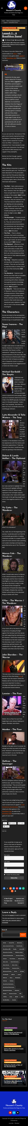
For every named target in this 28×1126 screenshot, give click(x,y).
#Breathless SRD (8, 42)
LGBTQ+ (13, 974)
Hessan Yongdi (11, 40)
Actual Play (11, 942)
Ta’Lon (20, 676)
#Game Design (6, 44)
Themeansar (13, 1120)
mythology (17, 977)
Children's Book (19, 952)
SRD (20, 993)
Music (11, 977)
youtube (14, 999)
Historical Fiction (7, 971)
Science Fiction (13, 993)
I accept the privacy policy (13, 874)
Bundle (15, 949)
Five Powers (12, 958)
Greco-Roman (6, 968)
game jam (5, 961)
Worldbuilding (6, 999)
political (5, 980)
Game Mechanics (15, 961)
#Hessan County (14, 44)
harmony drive (15, 968)
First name (7, 855)
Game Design (21, 28)
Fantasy (5, 958)
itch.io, (15, 53)
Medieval (5, 977)
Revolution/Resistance (8, 987)
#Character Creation (18, 42)
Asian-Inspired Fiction (8, 945)
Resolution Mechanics (8, 983)
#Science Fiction (6, 46)
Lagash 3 (21, 56)
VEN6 (22, 996)
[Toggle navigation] (2, 8)
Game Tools (15, 964)
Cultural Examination (8, 955)
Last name (7, 861)
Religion (12, 980)
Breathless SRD (7, 813)
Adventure (19, 942)
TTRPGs (5, 996)
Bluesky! (17, 1123)
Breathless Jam (11, 58)
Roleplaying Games (7, 990)
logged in (12, 915)
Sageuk (4, 993)
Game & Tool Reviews (10, 1044)
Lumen (19, 974)
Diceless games (20, 955)
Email (5, 868)
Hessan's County (13, 11)
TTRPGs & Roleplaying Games (11, 30)
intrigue (22, 971)
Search (4, 930)
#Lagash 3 (22, 44)
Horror (15, 971)
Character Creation (7, 952)
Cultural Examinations (11, 1028)
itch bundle (5, 974)
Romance (17, 990)
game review (6, 964)
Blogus (22, 1118)
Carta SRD (21, 949)
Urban (10, 996)
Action (4, 942)
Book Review (19, 945)
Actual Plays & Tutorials (9, 28)
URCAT (16, 996)
